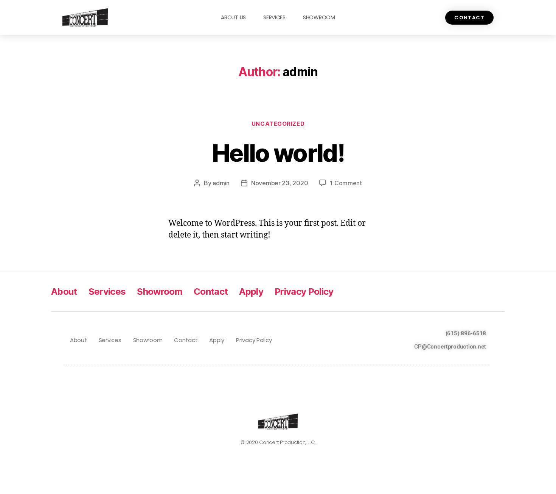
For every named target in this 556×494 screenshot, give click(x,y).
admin (221, 183)
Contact (211, 291)
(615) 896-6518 (466, 333)
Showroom (319, 17)
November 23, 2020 (279, 183)
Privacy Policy (304, 291)
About (64, 291)
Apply (251, 291)
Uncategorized (278, 123)
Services (274, 17)
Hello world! (278, 152)
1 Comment (346, 183)
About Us (233, 17)
